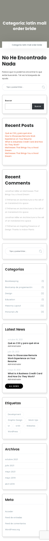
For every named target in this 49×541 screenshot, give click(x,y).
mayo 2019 (10, 478)
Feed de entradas (13, 517)
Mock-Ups (33, 420)
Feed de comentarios (15, 523)
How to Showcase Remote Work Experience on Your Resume (20, 137)
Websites (31, 425)
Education (10, 299)
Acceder (9, 511)
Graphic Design (15, 420)
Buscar (8, 100)
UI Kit (18, 425)
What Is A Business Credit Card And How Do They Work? (25, 375)
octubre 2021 (11, 459)
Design (8, 293)
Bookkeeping (11, 281)
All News (14, 386)
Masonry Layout (13, 305)
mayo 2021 (10, 471)
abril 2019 (10, 484)
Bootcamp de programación (18, 287)
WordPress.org (12, 529)
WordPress (13, 431)
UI (9, 425)
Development (14, 414)
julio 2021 (9, 465)
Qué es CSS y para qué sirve (18, 133)
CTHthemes (10, 199)
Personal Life (11, 312)
